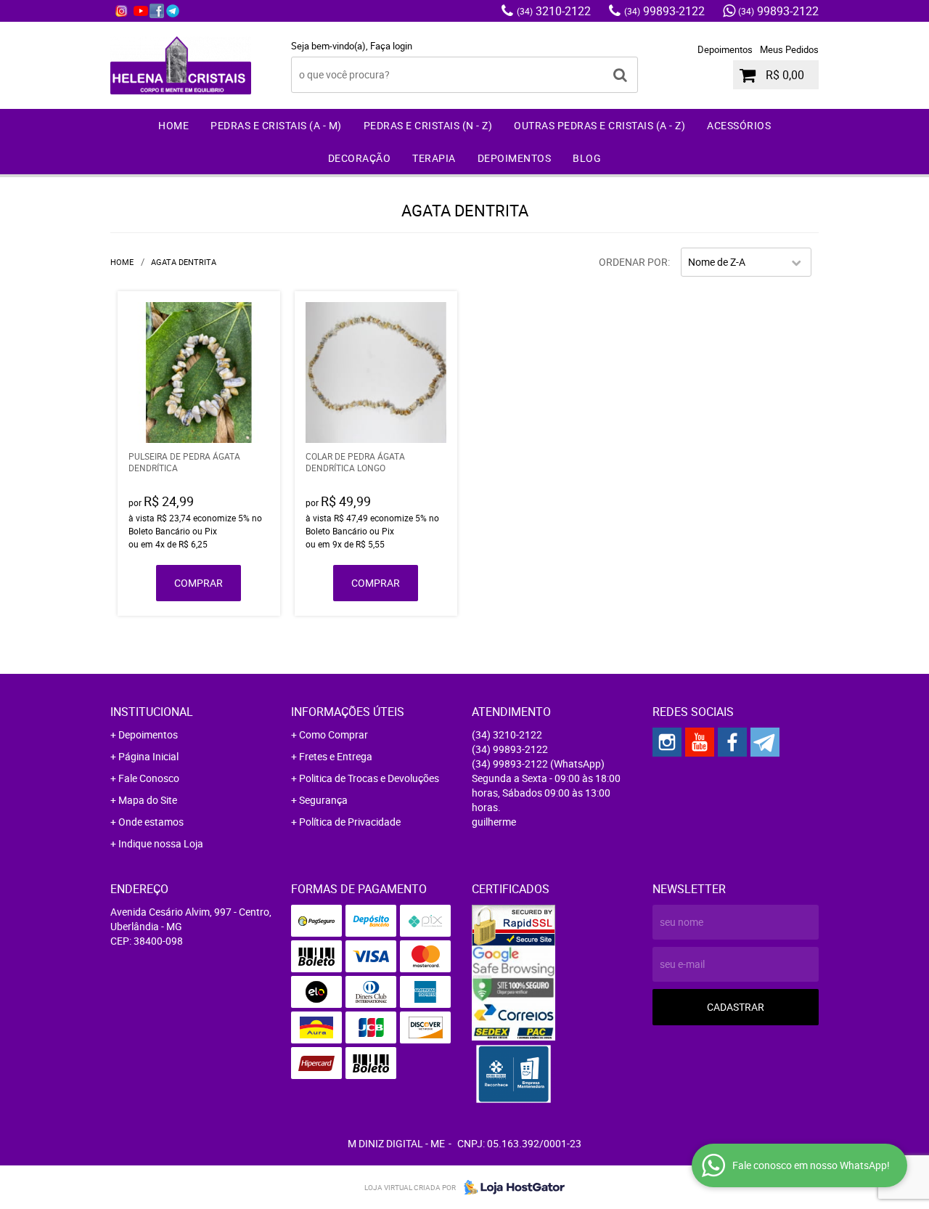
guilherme (494, 822)
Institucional (151, 712)
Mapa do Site (147, 800)
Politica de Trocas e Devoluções (369, 778)
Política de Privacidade (350, 822)
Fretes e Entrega (335, 756)
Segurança (323, 800)
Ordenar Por (633, 262)
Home (173, 125)
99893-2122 (664, 11)
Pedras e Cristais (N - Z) (428, 125)
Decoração (359, 158)
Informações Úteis (347, 712)
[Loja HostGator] (510, 1187)
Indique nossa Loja (160, 843)
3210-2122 (554, 11)
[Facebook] (157, 11)
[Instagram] (121, 11)
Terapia (434, 158)
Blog (587, 158)
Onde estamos (151, 822)
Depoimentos (725, 49)
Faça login (391, 45)
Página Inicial (148, 756)
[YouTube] (141, 11)
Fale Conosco (148, 778)
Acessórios (739, 125)
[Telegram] (172, 11)
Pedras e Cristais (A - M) (276, 125)
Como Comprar (333, 734)
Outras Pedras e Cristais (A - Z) (599, 125)
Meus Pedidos (789, 49)
